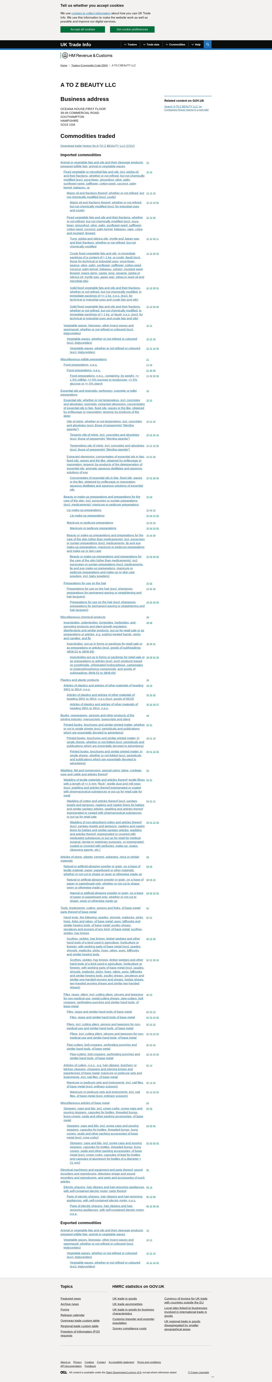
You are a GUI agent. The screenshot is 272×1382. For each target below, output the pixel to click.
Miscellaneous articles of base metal (84, 1103)
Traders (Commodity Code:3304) (89, 65)
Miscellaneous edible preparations (83, 359)
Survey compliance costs (130, 1328)
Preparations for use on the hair (85, 583)
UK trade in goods (125, 1298)
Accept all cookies (83, 29)
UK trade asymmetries (128, 1304)
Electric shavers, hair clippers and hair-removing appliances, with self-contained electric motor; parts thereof (104, 1189)
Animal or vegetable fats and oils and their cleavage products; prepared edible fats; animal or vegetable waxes (102, 164)
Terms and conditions (149, 1362)
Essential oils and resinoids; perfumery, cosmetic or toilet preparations (98, 392)
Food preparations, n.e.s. (80, 364)
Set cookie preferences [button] (132, 29)
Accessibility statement (121, 1362)
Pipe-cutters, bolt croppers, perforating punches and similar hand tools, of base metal (102, 1046)
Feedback (90, 1366)
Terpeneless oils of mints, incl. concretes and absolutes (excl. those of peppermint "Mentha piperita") (107, 447)
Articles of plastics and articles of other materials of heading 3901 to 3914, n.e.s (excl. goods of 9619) (101, 696)
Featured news (71, 1298)
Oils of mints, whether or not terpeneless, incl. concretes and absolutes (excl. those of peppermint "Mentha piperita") (104, 425)
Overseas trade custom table (80, 1320)
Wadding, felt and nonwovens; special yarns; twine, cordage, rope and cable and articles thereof (101, 772)
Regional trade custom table (80, 1326)
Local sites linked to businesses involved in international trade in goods (185, 1312)
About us (65, 1362)
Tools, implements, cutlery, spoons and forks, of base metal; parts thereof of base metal (100, 910)
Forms (65, 1309)
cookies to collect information (90, 13)
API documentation (71, 1366)
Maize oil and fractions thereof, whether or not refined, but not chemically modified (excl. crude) (105, 195)
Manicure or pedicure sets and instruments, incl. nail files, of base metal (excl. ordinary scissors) (105, 1084)
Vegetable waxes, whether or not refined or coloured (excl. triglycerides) (102, 340)
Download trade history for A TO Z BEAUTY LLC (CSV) (97, 146)
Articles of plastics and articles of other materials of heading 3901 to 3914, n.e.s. (103, 687)
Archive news (70, 1304)
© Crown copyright (198, 1372)
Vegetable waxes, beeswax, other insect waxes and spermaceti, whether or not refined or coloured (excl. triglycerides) (99, 329)
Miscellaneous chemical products (82, 617)
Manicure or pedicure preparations (90, 522)
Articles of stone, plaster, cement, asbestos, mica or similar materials (99, 858)
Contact (101, 1362)
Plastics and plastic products (79, 680)
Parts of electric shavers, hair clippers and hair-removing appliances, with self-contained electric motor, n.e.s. (104, 1198)
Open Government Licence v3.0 (123, 1372)
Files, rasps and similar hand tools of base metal (99, 1011)
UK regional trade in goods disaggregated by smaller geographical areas (182, 1325)
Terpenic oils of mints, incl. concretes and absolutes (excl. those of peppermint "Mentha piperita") (104, 436)
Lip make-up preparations (84, 510)
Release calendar (73, 1315)
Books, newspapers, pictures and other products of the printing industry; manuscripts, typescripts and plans (97, 717)
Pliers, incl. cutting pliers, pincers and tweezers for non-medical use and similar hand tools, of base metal (104, 1026)
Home (63, 65)
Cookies (89, 1362)
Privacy (77, 1362)
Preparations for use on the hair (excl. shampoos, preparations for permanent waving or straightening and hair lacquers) (104, 592)
